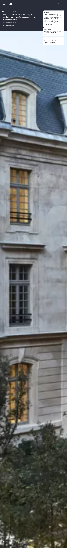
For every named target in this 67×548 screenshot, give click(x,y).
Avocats (26, 3)
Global (41, 3)
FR (61, 3)
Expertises (34, 3)
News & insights (50, 3)
